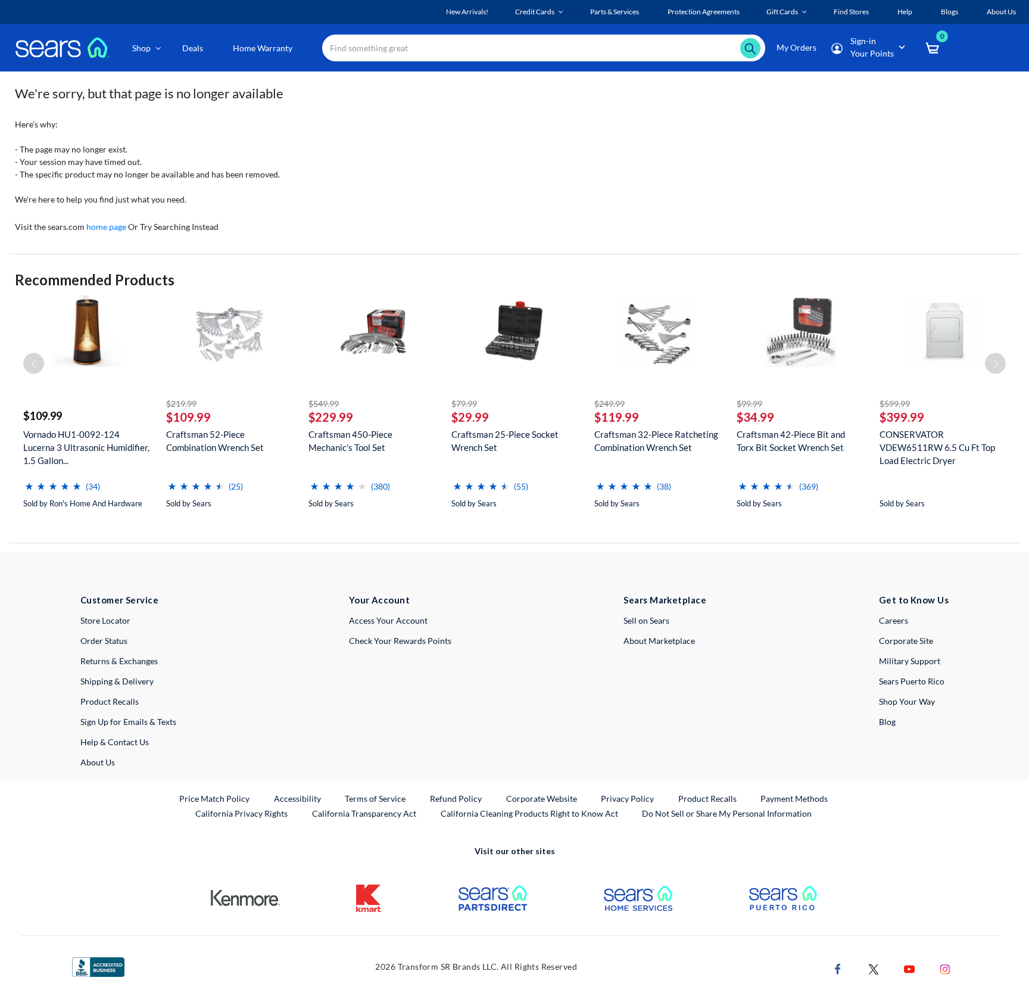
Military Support (909, 661)
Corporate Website (542, 798)
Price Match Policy (214, 798)
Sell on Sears (646, 620)
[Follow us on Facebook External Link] (838, 968)
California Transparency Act (364, 813)
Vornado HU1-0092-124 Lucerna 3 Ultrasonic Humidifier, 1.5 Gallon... (86, 447)
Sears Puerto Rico (911, 681)
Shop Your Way (907, 701)
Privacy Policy (627, 798)
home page (106, 227)
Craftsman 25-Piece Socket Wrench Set (505, 441)
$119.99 (616, 417)
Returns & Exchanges (119, 661)
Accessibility (297, 798)
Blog (887, 722)
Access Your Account (388, 620)
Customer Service (119, 599)
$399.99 (902, 417)
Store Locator (105, 620)
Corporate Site (906, 641)
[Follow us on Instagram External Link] (945, 968)
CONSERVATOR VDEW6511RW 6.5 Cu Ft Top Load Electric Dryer (937, 447)
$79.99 (464, 404)
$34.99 (755, 417)
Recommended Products (94, 279)
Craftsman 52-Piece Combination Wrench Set (215, 441)
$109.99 (42, 415)
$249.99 (609, 404)
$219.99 (181, 404)
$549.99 (323, 404)
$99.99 (749, 404)
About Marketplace (659, 641)
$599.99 (895, 404)
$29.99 (470, 417)
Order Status (103, 641)
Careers (893, 620)
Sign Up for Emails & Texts (128, 722)
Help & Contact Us (114, 742)
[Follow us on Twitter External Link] (873, 968)
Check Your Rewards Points (400, 641)
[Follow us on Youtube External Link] (909, 968)
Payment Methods (794, 798)
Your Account (379, 599)
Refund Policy (456, 798)
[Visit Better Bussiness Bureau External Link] (98, 966)
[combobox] (543, 48)
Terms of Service (375, 798)
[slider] (53, 481)
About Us (97, 762)
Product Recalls (109, 701)
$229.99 (330, 417)
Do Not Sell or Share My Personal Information (727, 813)
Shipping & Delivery (117, 681)
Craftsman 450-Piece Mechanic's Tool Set (350, 441)
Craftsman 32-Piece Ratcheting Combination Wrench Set (656, 441)
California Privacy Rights (241, 813)
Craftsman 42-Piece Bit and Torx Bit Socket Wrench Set (791, 441)
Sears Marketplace (664, 599)
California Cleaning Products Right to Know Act (529, 813)
